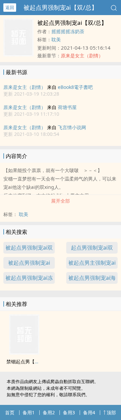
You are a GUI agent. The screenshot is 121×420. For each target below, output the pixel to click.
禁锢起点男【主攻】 (27, 361)
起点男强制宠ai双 (92, 247)
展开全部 (60, 201)
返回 (9, 7)
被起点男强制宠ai (29, 262)
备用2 (49, 412)
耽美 (56, 39)
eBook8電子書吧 (75, 87)
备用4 (89, 412)
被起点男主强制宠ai (92, 262)
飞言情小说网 (72, 127)
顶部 (111, 412)
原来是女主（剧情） (24, 87)
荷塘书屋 (67, 107)
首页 (9, 412)
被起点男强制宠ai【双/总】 (60, 7)
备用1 (29, 412)
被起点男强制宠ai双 (29, 247)
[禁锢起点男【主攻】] (24, 352)
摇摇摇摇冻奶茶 (67, 31)
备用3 (69, 412)
